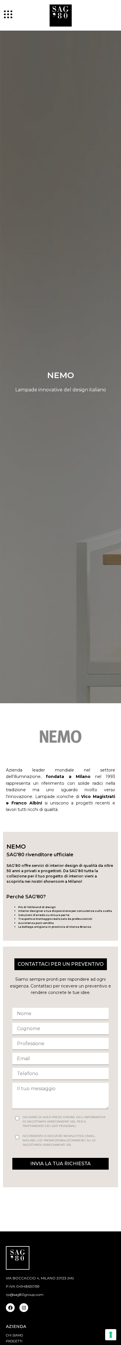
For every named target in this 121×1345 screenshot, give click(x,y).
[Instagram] (23, 1307)
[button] (60, 1164)
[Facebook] (10, 1307)
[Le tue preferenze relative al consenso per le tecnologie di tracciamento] (110, 1334)
